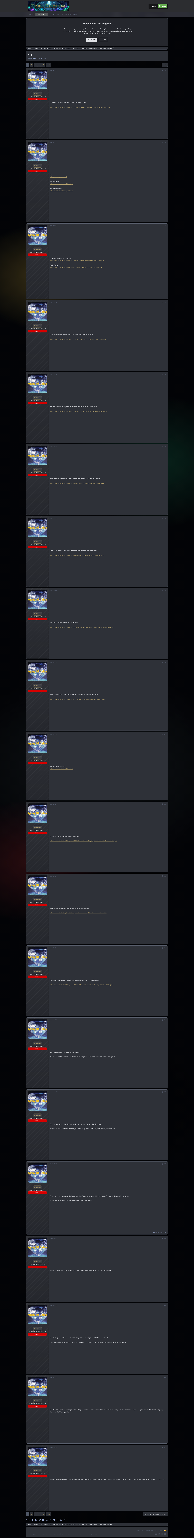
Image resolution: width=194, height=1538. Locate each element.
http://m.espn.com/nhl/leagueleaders (61, 191)
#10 (165, 734)
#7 (165, 518)
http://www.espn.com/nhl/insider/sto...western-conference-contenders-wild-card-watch (78, 411)
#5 (165, 374)
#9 (165, 662)
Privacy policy (149, 1530)
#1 (165, 70)
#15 (165, 1092)
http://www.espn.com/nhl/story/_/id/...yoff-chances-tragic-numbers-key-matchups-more (78, 555)
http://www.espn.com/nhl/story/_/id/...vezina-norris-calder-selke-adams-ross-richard (77, 483)
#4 (165, 302)
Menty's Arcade (72, 14)
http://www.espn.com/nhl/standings (61, 184)
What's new (56, 14)
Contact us (140, 1530)
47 (43, 65)
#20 (165, 1447)
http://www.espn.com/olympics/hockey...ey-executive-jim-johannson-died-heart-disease (78, 913)
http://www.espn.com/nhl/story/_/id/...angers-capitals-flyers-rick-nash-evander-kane (77, 260)
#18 (165, 1305)
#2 (165, 142)
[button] (47, 14)
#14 (165, 1020)
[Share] (163, 70)
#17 (165, 1238)
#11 (165, 804)
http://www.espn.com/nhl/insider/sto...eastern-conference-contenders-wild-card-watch (78, 339)
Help (156, 1530)
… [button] (39, 65)
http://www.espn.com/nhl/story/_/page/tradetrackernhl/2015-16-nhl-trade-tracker (76, 267)
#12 (165, 876)
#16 (165, 1164)
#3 (165, 226)
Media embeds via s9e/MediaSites (70, 1534)
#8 (165, 590)
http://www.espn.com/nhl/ (58, 177)
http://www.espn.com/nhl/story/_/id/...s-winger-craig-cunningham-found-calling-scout (77, 699)
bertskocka (32, 58)
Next (48, 65)
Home (32, 14)
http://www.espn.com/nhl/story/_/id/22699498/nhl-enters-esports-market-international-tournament (82, 627)
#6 (165, 446)
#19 (165, 1377)
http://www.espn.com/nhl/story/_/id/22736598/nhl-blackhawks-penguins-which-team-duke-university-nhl (83, 841)
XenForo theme (86, 1534)
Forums (41, 14)
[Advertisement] (67, 86)
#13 (165, 948)
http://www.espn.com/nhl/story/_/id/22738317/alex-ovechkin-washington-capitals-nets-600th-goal (81, 985)
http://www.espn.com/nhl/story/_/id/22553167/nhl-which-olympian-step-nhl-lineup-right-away (80, 107)
